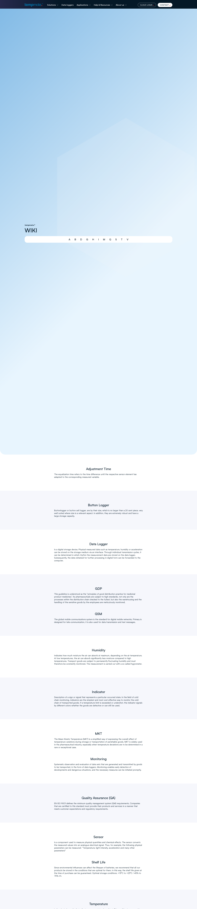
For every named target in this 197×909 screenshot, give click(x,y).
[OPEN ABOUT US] (126, 4)
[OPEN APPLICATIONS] (90, 4)
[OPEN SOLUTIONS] (57, 4)
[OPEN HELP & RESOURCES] (112, 4)
